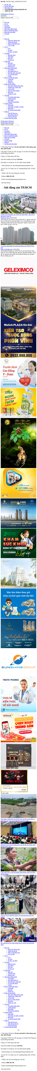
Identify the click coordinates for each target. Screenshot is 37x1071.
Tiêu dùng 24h (8, 8)
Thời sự (6, 111)
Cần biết (6, 34)
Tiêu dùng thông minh (10, 29)
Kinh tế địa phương (13, 102)
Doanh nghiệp (8, 103)
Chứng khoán (12, 98)
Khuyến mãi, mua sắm (14, 73)
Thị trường (11, 69)
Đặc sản (10, 58)
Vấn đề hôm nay (12, 113)
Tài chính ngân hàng (14, 97)
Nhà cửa (6, 22)
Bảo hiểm (10, 100)
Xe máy (10, 50)
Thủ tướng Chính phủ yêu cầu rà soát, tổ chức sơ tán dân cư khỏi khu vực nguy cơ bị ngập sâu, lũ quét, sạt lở (18, 819)
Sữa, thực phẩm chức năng (15, 86)
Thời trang (7, 27)
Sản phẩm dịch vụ (13, 71)
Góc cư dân (11, 45)
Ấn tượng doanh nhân (14, 110)
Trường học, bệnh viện (14, 87)
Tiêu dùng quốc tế (13, 115)
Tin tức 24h (7, 4)
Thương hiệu (11, 65)
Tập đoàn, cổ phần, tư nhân (16, 107)
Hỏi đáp (10, 81)
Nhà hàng (10, 56)
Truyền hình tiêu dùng (10, 118)
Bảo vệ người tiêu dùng (11, 30)
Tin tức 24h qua (12, 116)
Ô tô (9, 48)
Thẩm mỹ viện (12, 94)
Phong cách (11, 66)
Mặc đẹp (10, 63)
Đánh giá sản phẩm (9, 32)
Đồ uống (10, 92)
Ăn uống (6, 25)
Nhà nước (11, 105)
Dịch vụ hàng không (14, 90)
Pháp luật (10, 108)
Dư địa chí (11, 60)
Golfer (10, 76)
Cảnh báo (10, 79)
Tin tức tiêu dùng (9, 6)
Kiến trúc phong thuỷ (14, 40)
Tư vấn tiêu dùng (13, 74)
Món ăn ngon (12, 55)
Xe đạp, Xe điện (12, 52)
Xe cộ (6, 24)
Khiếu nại (10, 82)
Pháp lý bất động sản (14, 43)
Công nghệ (11, 89)
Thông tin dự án (12, 42)
